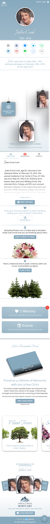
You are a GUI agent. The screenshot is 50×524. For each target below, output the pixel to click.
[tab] (11, 155)
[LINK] (41, 51)
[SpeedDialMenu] (44, 518)
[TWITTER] (33, 45)
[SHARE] (33, 51)
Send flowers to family (25, 237)
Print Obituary (26, 202)
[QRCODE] (8, 45)
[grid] (25, 114)
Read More (25, 197)
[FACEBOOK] (16, 45)
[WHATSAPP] (41, 45)
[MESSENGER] (25, 45)
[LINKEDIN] (8, 51)
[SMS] (25, 51)
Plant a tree (25, 270)
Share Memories (26, 513)
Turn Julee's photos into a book (25, 144)
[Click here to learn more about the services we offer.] (25, 501)
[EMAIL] (16, 51)
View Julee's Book (25, 401)
